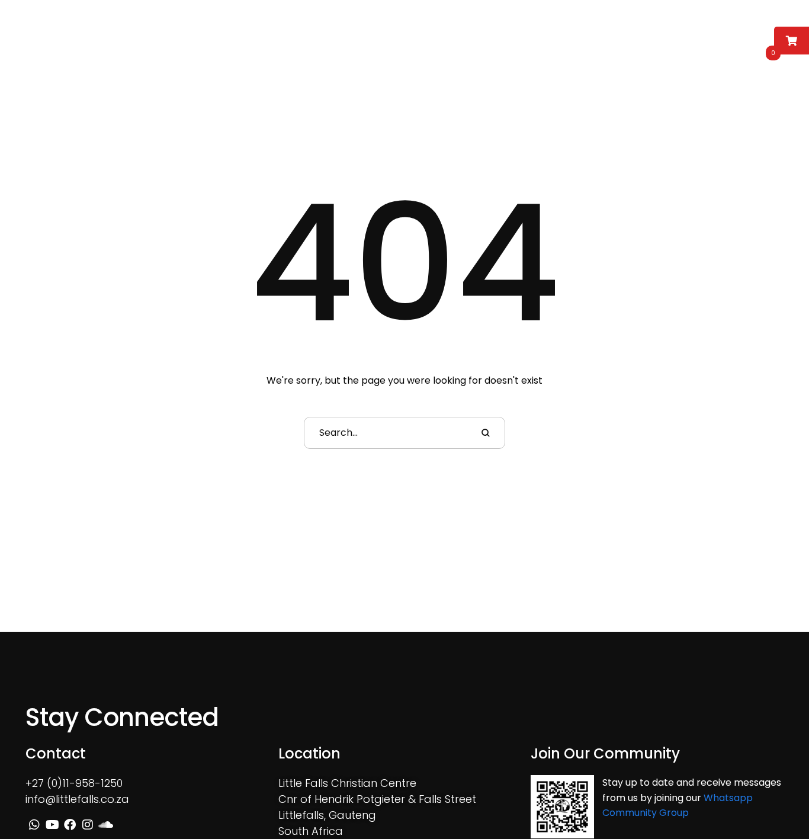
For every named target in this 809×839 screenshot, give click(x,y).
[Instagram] (702, 36)
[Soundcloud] (719, 36)
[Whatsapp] (651, 36)
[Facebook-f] (685, 36)
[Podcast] (736, 36)
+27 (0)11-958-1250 (74, 783)
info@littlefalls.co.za (77, 799)
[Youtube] (668, 36)
